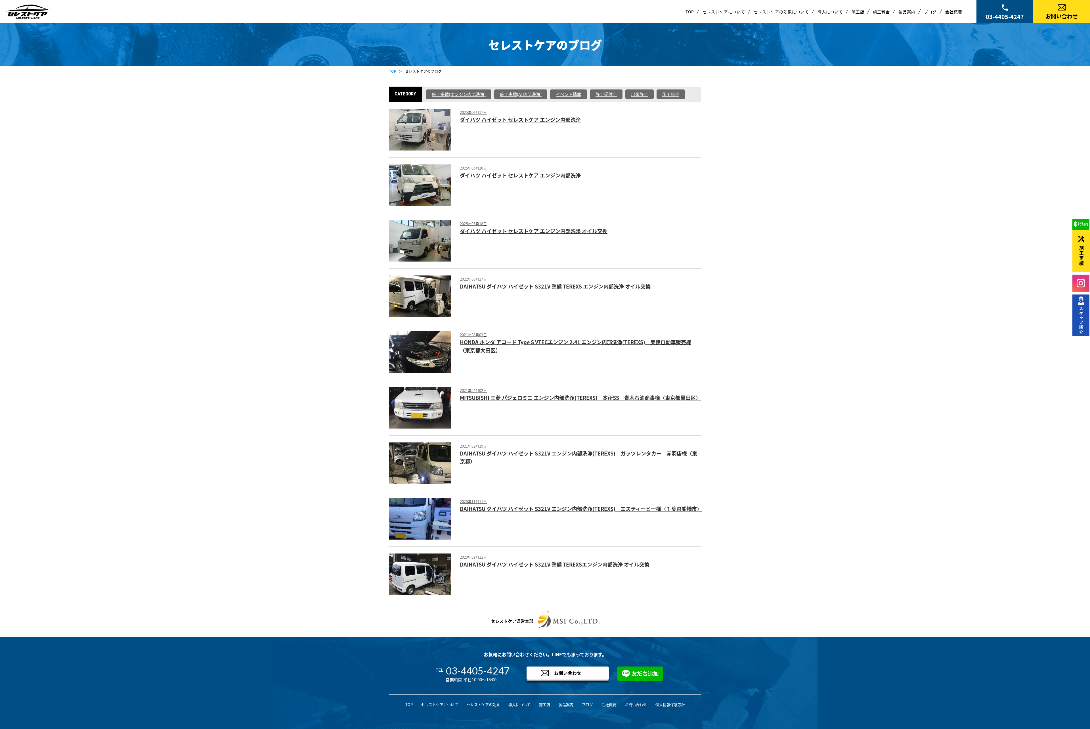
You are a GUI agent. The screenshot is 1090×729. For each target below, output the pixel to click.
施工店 (858, 11)
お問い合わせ (1061, 16)
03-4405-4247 (1005, 16)
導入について (830, 11)
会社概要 (953, 11)
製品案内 (906, 11)
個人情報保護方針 (670, 704)
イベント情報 (568, 94)
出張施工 (639, 94)
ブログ (930, 11)
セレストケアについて (724, 11)
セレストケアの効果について (781, 11)
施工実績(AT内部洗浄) (521, 94)
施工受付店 (606, 94)
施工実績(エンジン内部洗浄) (459, 94)
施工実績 (1081, 256)
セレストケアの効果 (483, 704)
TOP (690, 11)
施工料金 (881, 11)
